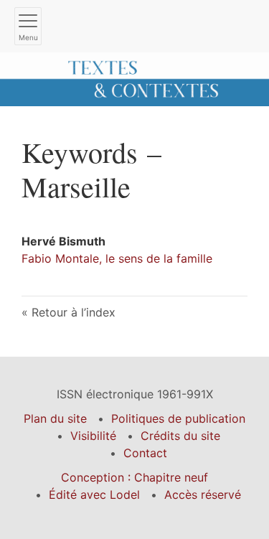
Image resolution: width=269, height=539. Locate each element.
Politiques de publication (178, 418)
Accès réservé (202, 494)
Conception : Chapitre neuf (134, 477)
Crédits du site (180, 435)
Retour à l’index (73, 312)
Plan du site (55, 418)
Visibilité (93, 435)
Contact (145, 453)
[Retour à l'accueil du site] (134, 78)
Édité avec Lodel (94, 494)
